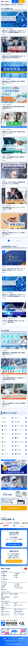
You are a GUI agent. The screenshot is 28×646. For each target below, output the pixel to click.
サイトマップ (19, 640)
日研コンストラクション (4, 613)
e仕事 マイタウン (5, 605)
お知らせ (3, 587)
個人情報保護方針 (21, 638)
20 (16, 240)
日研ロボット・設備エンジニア (18, 613)
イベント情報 (4, 584)
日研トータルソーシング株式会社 (7, 595)
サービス (3, 581)
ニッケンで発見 (4, 603)
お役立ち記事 (4, 571)
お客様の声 (3, 585)
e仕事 (15, 603)
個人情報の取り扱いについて (10, 640)
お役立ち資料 (16, 585)
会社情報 (16, 594)
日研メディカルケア (5, 614)
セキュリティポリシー (12, 638)
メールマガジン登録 (18, 587)
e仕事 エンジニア (18, 605)
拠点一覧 (16, 597)
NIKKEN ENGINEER (18, 611)
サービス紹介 (16, 584)
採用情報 (3, 598)
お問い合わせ (4, 589)
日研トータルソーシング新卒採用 (19, 614)
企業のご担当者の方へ (5, 597)
